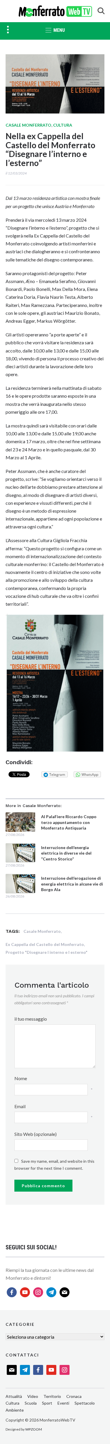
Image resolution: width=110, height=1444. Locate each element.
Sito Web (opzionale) (35, 1134)
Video (32, 1396)
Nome (20, 1078)
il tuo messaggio (30, 1019)
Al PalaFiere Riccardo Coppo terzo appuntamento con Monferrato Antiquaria (69, 822)
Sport (47, 1403)
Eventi (63, 1403)
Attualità (14, 1396)
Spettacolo (85, 1403)
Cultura (62, 125)
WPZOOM (33, 1429)
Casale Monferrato (28, 125)
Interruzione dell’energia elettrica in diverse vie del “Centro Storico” (66, 853)
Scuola (31, 1403)
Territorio (52, 1396)
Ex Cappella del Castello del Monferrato (45, 944)
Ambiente (15, 1410)
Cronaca (74, 1396)
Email (20, 1106)
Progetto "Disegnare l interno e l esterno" (46, 952)
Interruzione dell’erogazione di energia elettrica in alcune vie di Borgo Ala (72, 884)
